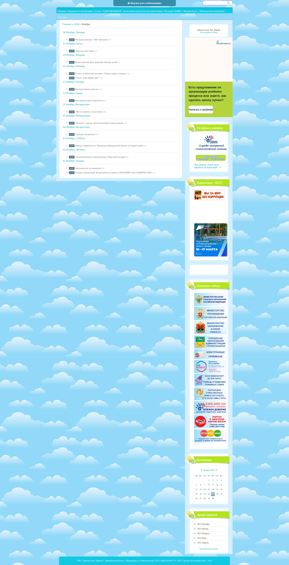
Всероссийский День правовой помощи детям (96, 62)
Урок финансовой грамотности (89, 100)
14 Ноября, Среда (72, 93)
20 (201, 494)
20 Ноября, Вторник (74, 54)
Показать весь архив (209, 549)
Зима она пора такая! (84, 51)
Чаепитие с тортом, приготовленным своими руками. (99, 123)
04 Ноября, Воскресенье (76, 127)
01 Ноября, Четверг (73, 160)
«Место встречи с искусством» (89, 112)
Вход (215, 32)
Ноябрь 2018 (208, 470)
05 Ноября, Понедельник (76, 115)
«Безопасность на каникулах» (88, 168)
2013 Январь (202, 529)
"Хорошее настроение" (85, 134)
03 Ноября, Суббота (74, 138)
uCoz (210, 561)
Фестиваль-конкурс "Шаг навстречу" (92, 40)
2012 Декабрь (203, 524)
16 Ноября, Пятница (74, 66)
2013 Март (202, 538)
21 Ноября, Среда (72, 43)
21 (205, 494)
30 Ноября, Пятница (74, 32)
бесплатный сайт (197, 561)
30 (213, 498)
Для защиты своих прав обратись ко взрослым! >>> (208, 166)
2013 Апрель (203, 543)
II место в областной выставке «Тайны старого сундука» (101, 73)
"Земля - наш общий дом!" (87, 78)
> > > (197, 444)
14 (205, 489)
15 (209, 489)
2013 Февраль (203, 533)
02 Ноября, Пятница (74, 149)
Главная (66, 24)
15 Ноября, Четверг (73, 81)
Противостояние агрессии (87, 89)
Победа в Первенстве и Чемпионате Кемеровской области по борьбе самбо (109, 146)
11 (221, 485)
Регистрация (205, 32)
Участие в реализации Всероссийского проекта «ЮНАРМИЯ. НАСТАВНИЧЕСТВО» (113, 173)
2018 (76, 24)
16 (213, 489)
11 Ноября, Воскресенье (76, 104)
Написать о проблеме (201, 109)
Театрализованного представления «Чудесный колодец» (100, 157)
